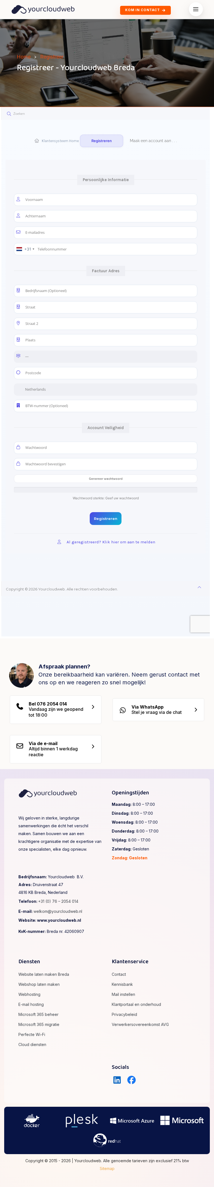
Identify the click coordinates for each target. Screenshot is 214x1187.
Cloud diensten (32, 1044)
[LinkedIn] (117, 1080)
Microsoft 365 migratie (38, 1024)
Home (24, 57)
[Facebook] (132, 1080)
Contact (119, 974)
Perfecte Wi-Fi (31, 1034)
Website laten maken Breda (43, 974)
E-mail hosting (31, 1004)
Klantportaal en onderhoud (136, 1004)
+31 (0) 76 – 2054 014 (58, 901)
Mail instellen (123, 994)
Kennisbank (122, 984)
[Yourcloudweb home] (43, 9)
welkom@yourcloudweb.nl (57, 911)
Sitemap (107, 1168)
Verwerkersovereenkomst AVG (140, 1024)
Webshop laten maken (39, 984)
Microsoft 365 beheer (38, 1014)
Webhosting (29, 994)
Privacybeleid (124, 1014)
